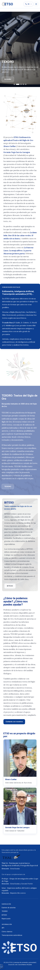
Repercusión (6, 919)
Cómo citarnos (7, 932)
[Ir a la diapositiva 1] (14, 84)
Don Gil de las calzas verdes (19, 235)
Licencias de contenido (20, 962)
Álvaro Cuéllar (9, 146)
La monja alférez (15, 250)
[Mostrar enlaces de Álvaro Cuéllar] (20, 762)
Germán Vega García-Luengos (16, 152)
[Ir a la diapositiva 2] (17, 84)
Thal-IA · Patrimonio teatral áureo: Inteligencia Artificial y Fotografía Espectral (20, 864)
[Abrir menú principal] (36, 4)
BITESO (10, 586)
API (3, 928)
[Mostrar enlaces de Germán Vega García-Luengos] (20, 811)
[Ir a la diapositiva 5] (25, 84)
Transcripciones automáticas (12, 935)
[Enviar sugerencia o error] (1, 966)
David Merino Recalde (25, 964)
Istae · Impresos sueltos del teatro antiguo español (19, 889)
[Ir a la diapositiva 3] (21, 84)
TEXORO (7, 486)
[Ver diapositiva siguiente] (36, 49)
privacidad (32, 962)
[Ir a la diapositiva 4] (23, 84)
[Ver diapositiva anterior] (3, 49)
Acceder (7, 79)
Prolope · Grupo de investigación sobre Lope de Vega (20, 880)
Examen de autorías (9, 908)
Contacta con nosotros (14, 722)
